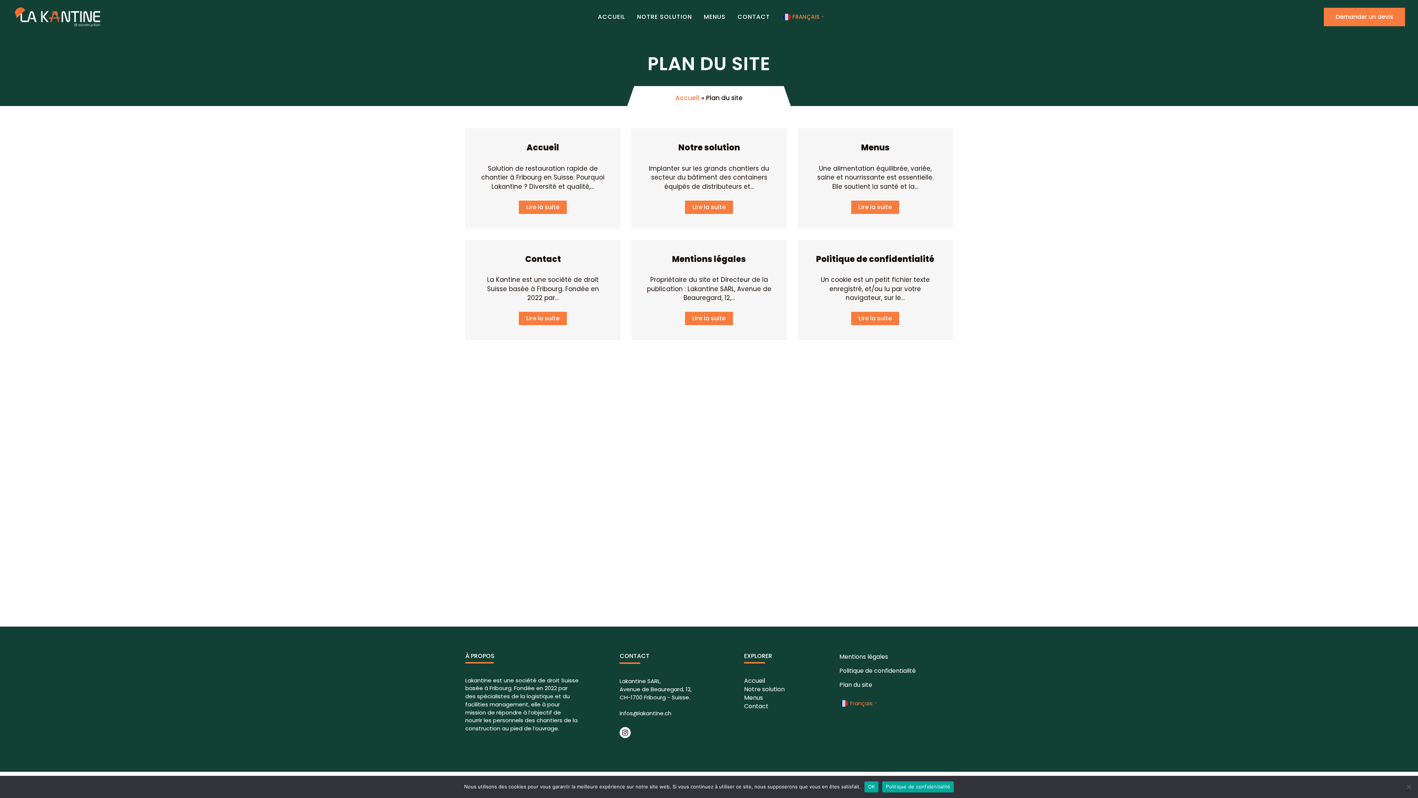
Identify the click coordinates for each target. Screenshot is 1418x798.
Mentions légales (709, 259)
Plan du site (855, 685)
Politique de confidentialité (875, 259)
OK (871, 787)
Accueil (611, 17)
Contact (753, 17)
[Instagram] (625, 732)
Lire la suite (542, 207)
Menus (715, 17)
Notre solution (664, 17)
